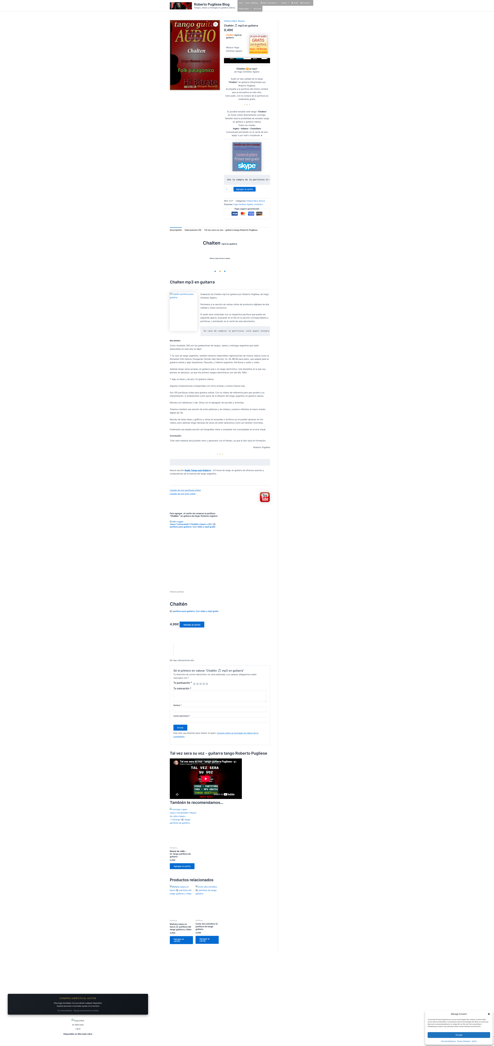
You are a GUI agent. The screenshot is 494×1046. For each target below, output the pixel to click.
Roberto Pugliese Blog (212, 4)
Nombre (177, 705)
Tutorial (284, 3)
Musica (241, 21)
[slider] (243, 58)
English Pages (244, 9)
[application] (247, 60)
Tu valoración (182, 688)
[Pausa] (227, 58)
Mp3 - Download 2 (269, 3)
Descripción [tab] (176, 230)
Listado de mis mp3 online (183, 493)
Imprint (474, 1041)
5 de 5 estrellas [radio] (207, 684)
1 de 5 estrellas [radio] (194, 684)
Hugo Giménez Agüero (243, 204)
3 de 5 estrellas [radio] (200, 684)
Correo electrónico (181, 716)
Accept (459, 1035)
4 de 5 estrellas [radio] (203, 684)
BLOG (296, 3)
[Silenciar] (259, 58)
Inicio (241, 3)
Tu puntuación (182, 682)
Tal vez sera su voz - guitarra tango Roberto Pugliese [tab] (231, 230)
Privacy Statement (463, 1041)
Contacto (306, 3)
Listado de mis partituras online (185, 490)
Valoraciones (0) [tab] (193, 230)
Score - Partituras (251, 3)
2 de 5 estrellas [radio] (197, 684)
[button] (489, 1014)
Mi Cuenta (257, 9)
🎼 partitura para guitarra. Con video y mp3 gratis (194, 606)
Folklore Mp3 (230, 21)
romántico (258, 204)
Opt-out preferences (448, 1041)
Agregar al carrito (244, 189)
